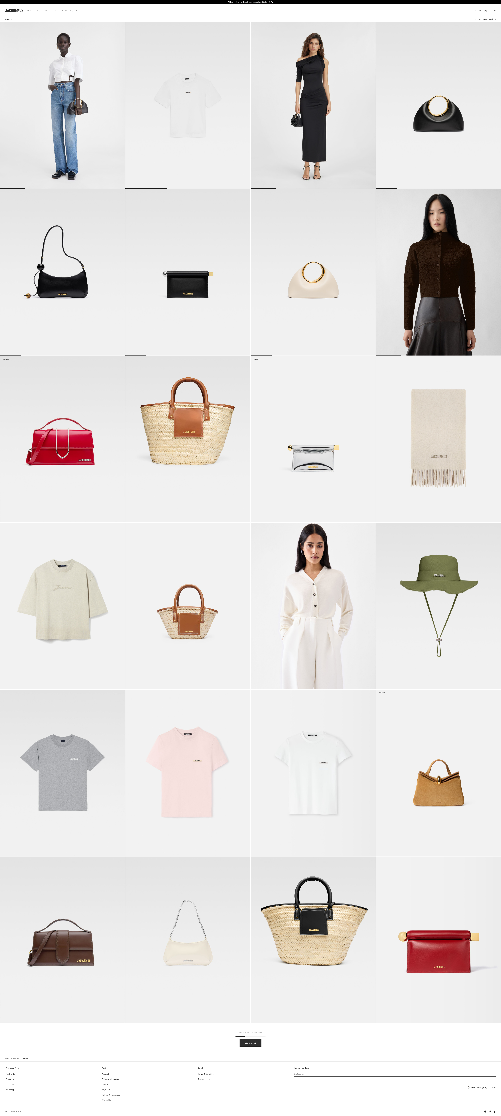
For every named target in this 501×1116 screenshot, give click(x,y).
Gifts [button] (78, 11)
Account (105, 1074)
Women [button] (48, 11)
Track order (11, 1074)
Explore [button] (86, 11)
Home (7, 1058)
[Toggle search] (480, 11)
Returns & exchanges (111, 1094)
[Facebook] (490, 1111)
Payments (106, 1089)
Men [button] (56, 11)
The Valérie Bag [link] (67, 11)
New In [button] (30, 11)
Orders (105, 1084)
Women (16, 1058)
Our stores (10, 1084)
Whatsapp (10, 1089)
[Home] (14, 10)
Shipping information (110, 1079)
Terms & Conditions (206, 1074)
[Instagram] (485, 1111)
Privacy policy (204, 1079)
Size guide (106, 1100)
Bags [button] (39, 11)
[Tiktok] (495, 1111)
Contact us (10, 1079)
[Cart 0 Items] (485, 11)
